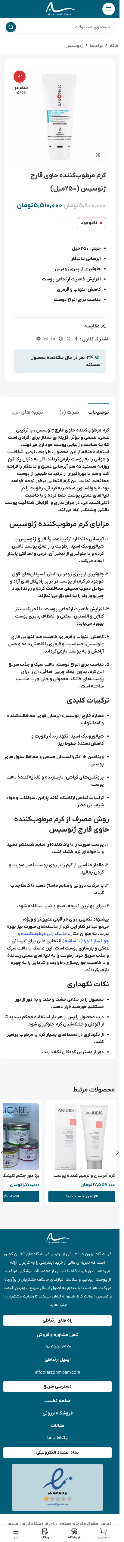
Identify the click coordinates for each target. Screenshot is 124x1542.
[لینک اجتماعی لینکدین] (53, 339)
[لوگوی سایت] (60, 9)
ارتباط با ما (57, 1438)
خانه (114, 46)
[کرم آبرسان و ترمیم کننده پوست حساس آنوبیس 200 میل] (78, 1136)
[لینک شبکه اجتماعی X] (69, 339)
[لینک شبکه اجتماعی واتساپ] (46, 339)
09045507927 (57, 1347)
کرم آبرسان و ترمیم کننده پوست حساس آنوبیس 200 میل (81, 1179)
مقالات (57, 1426)
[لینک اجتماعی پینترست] (61, 339)
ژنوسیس (74, 46)
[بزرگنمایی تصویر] (97, 155)
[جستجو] (11, 27)
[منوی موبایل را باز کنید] (108, 9)
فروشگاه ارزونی (57, 1413)
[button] (78, 1196)
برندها (96, 46)
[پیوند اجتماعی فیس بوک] (76, 339)
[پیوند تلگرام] (38, 339)
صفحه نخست (57, 1401)
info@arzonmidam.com (57, 1372)
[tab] (98, 411)
